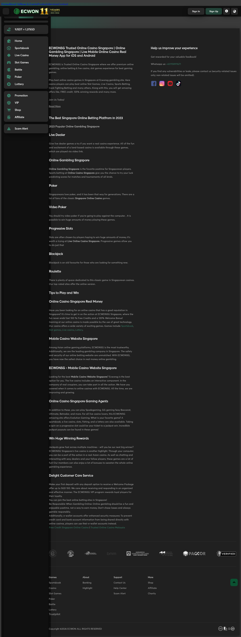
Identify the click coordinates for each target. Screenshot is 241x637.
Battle (52, 604)
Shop (150, 583)
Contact (63, 4)
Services (53, 4)
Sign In (196, 11)
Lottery (79, 330)
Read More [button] (55, 106)
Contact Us (119, 583)
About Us (14, 4)
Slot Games (55, 593)
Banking (87, 583)
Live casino (68, 330)
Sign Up (213, 11)
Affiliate (152, 588)
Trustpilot (54, 614)
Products (43, 4)
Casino (52, 588)
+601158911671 (173, 64)
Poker (52, 599)
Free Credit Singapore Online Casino (69, 527)
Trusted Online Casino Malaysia (108, 527)
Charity (152, 593)
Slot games (55, 330)
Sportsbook (127, 326)
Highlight (87, 588)
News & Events (29, 4)
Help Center (120, 588)
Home (5, 4)
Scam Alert (120, 593)
